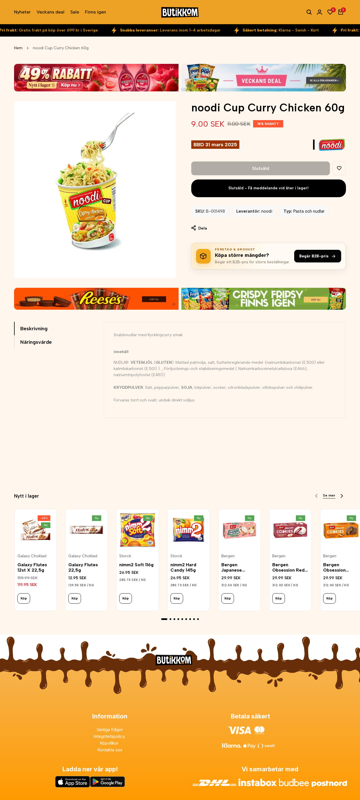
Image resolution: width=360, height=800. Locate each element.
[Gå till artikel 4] (178, 619)
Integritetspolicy (110, 736)
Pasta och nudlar (309, 211)
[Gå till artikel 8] (194, 619)
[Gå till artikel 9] (198, 619)
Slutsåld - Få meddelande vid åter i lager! (268, 188)
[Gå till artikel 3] (174, 619)
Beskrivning (34, 328)
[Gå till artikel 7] (190, 619)
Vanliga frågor (109, 729)
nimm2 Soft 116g (136, 564)
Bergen (228, 556)
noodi (266, 211)
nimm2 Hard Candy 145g (183, 567)
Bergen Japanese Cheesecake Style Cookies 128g (236, 567)
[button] (339, 168)
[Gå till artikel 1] (164, 619)
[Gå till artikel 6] (186, 619)
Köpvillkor (110, 743)
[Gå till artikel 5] (182, 619)
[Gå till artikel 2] (170, 619)
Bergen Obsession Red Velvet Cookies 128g (289, 567)
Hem (18, 48)
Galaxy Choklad (31, 556)
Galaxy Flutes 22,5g (83, 567)
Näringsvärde (36, 342)
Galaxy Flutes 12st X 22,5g (32, 567)
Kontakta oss (109, 749)
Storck (125, 556)
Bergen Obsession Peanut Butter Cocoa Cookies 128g (340, 567)
